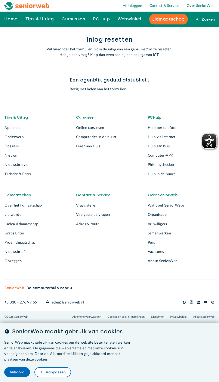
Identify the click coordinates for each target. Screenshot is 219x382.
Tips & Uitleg (16, 117)
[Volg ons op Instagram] (191, 302)
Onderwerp (14, 137)
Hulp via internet (162, 137)
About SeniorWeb (163, 261)
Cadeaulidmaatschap (21, 224)
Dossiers (11, 146)
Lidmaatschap (17, 195)
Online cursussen (90, 128)
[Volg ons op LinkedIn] (198, 302)
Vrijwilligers (157, 224)
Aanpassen (55, 372)
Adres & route (87, 224)
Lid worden (13, 214)
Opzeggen (13, 261)
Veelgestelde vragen (93, 214)
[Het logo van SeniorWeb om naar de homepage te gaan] (26, 6)
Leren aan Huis (88, 146)
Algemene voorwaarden (86, 317)
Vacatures (156, 252)
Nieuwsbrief (14, 252)
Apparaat (12, 128)
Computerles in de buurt (96, 137)
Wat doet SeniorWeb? (166, 205)
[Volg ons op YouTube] (205, 302)
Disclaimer (157, 317)
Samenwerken (159, 233)
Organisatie (157, 214)
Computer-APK (160, 155)
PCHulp (154, 117)
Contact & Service (164, 6)
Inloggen (134, 6)
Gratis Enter (14, 233)
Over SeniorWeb (201, 6)
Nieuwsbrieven (16, 164)
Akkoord (17, 372)
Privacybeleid (178, 317)
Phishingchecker (161, 164)
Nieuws (10, 155)
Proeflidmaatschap (19, 242)
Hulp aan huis (159, 146)
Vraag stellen (86, 205)
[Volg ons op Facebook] (184, 302)
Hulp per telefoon (163, 128)
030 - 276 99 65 (23, 302)
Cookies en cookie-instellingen (126, 317)
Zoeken (208, 19)
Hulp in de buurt (161, 174)
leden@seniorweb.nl (67, 302)
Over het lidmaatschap (23, 205)
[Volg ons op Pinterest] (213, 302)
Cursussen (86, 117)
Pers (151, 242)
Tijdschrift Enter (17, 174)
